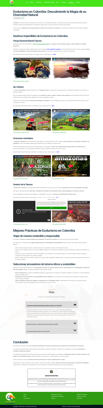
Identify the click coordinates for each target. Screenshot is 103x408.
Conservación (38, 2)
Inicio (27, 2)
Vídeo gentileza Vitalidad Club (59, 132)
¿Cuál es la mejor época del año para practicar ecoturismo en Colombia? (44, 305)
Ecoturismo (71, 2)
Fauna (31, 2)
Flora (57, 2)
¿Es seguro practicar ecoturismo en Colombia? (38, 331)
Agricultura (63, 2)
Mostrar (22, 18)
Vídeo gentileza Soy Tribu (58, 178)
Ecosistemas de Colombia (49, 2)
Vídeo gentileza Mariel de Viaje (20, 178)
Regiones (78, 2)
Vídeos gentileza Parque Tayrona (21, 81)
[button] (51, 304)
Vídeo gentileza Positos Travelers (21, 132)
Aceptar (51, 207)
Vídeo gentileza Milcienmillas (59, 224)
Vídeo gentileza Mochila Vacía (20, 224)
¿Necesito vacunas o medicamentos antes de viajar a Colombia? (42, 324)
